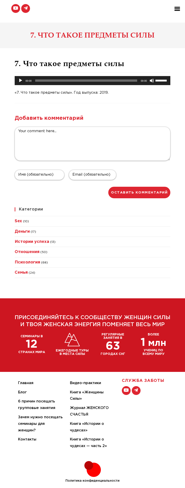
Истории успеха (32, 242)
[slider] (161, 80)
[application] (92, 80)
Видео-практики (85, 383)
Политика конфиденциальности (92, 480)
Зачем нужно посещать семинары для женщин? (40, 424)
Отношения (27, 252)
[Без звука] (152, 80)
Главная (25, 383)
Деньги (22, 231)
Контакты (27, 439)
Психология (27, 262)
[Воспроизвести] (20, 80)
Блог (22, 392)
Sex (18, 221)
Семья (21, 272)
